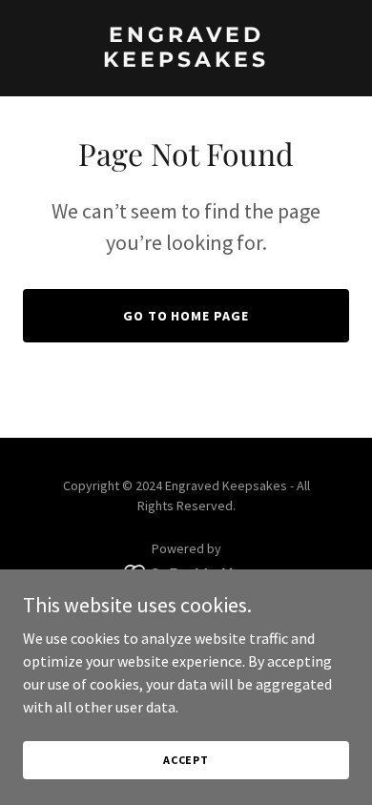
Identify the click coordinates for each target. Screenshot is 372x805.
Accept (186, 760)
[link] (186, 61)
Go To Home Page (186, 315)
